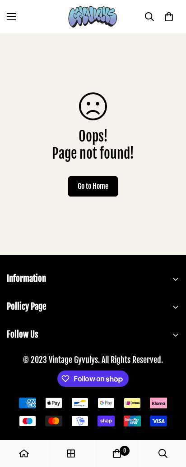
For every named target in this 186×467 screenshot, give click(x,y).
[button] (168, 16)
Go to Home (93, 186)
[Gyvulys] (93, 16)
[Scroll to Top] (170, 419)
